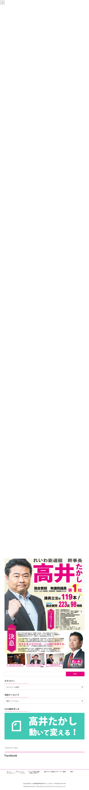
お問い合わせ (33, 773)
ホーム (9, 772)
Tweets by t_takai (11, 748)
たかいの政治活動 (33, 772)
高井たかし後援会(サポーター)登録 (55, 772)
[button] (81, 612)
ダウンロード (11, 773)
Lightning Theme (44, 786)
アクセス (22, 773)
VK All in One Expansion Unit (57, 786)
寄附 (71, 772)
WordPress (33, 786)
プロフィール (19, 772)
